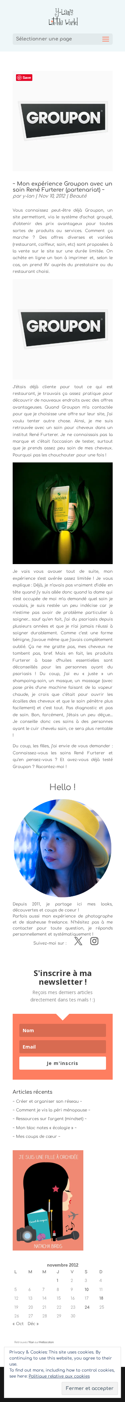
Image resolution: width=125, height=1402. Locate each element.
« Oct (18, 1323)
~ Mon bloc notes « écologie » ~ (45, 1127)
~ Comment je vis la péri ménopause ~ (51, 1110)
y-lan (28, 196)
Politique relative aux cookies (59, 1376)
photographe (99, 916)
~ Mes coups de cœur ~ (36, 1136)
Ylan (31, 1342)
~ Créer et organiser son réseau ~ (47, 1101)
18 (101, 1298)
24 (87, 1307)
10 (87, 1289)
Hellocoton (46, 1342)
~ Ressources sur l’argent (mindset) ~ (50, 1118)
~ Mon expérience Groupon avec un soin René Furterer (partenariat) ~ (62, 187)
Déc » (33, 1323)
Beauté (78, 196)
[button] (63, 329)
